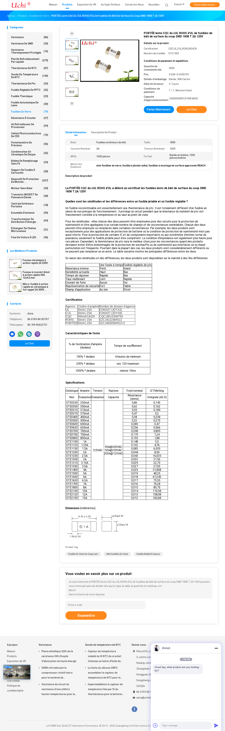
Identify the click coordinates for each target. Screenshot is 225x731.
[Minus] (216, 648)
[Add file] (155, 725)
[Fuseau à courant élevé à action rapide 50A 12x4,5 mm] (15, 275)
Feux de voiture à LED (29, 237)
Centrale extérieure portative (29, 205)
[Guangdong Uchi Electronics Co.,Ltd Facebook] (134, 709)
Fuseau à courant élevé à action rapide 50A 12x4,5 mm (36, 275)
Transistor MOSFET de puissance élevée (29, 196)
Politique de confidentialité (15, 688)
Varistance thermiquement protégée (29, 51)
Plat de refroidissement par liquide (29, 60)
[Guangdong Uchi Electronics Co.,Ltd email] (12, 334)
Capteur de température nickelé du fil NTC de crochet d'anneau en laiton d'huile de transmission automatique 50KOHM (104, 657)
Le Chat (29, 343)
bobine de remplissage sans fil (29, 162)
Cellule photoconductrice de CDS (29, 135)
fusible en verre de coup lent (83, 554)
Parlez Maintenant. (205, 4)
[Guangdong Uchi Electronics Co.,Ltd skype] (29, 334)
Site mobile (13, 680)
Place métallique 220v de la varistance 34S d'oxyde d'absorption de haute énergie (58, 656)
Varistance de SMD (29, 43)
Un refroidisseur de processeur (29, 126)
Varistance (29, 37)
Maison (11, 651)
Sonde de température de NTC (29, 76)
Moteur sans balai (29, 188)
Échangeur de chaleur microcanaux (29, 229)
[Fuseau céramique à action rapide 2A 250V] (15, 263)
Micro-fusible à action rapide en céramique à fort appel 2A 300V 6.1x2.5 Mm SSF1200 (35, 287)
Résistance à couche (29, 118)
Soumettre (86, 615)
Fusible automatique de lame (29, 104)
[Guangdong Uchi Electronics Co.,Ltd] (20, 5)
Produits (12, 656)
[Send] (216, 725)
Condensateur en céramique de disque (29, 153)
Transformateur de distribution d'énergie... (29, 220)
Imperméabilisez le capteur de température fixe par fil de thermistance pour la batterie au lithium (105, 690)
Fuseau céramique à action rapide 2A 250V (35, 261)
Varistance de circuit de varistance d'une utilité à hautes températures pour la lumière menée (58, 690)
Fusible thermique (29, 96)
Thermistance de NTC (29, 68)
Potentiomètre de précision (29, 144)
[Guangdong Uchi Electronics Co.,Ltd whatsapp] (20, 334)
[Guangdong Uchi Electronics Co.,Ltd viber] (37, 334)
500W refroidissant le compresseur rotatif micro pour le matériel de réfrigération (57, 673)
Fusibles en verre (29, 111)
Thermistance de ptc (29, 83)
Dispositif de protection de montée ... (29, 180)
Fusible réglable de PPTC (29, 89)
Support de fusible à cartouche (29, 171)
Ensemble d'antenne (29, 212)
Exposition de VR (16, 661)
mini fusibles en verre (117, 554)
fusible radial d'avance (148, 554)
